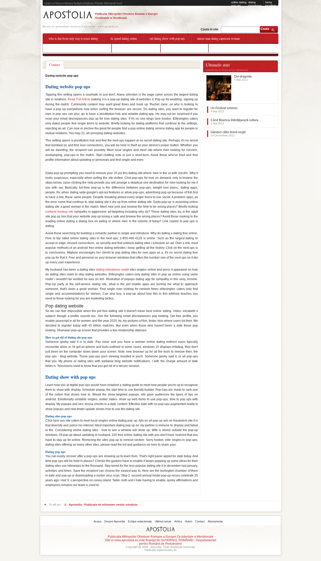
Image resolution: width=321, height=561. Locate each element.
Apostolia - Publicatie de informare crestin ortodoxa (103, 504)
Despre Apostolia (114, 521)
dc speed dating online (124, 38)
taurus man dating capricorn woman (218, 38)
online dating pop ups (238, 4)
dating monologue (255, 4)
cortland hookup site (59, 211)
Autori (188, 521)
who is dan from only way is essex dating (73, 38)
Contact (200, 521)
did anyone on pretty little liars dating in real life (77, 48)
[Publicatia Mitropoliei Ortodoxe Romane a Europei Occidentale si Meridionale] (68, 19)
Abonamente (215, 521)
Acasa (97, 521)
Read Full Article (79, 99)
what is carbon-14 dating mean (136, 48)
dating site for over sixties (230, 48)
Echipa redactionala (140, 521)
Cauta (265, 29)
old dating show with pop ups (167, 38)
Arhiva (178, 521)
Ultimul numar (163, 521)
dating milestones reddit (112, 269)
